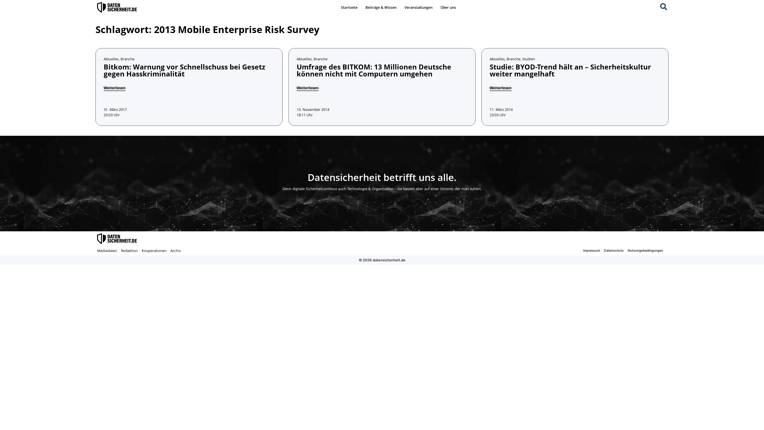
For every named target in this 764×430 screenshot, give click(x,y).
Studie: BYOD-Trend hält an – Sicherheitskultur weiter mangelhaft (570, 70)
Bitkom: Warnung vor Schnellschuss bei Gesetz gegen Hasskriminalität (184, 70)
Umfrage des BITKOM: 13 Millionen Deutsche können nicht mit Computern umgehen (374, 70)
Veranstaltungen (418, 7)
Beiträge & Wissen (381, 7)
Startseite (349, 7)
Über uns (448, 7)
